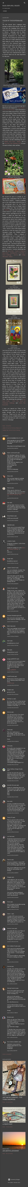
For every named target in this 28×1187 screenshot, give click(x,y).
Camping (6, 209)
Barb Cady (10, 626)
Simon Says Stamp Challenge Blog (16, 493)
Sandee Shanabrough (13, 615)
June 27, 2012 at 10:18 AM (12, 636)
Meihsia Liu (10, 699)
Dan (8, 502)
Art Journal (8, 428)
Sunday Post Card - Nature (13, 141)
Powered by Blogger (15, 1179)
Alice (8, 801)
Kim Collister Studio (12, 946)
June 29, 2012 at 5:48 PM (12, 855)
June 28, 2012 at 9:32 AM (12, 725)
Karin (8, 640)
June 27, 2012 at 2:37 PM (12, 654)
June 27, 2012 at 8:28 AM (12, 583)
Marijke (9, 689)
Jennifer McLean (11, 785)
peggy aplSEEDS (11, 659)
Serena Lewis (10, 928)
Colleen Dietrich (11, 567)
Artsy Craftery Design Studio (15, 769)
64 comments (9, 1102)
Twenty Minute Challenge (14, 430)
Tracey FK (9, 817)
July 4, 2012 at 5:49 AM (12, 1037)
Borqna (9, 1017)
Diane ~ (9, 913)
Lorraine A (10, 541)
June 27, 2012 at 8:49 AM (12, 611)
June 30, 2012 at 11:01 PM (12, 962)
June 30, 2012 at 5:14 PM (12, 941)
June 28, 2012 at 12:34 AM (13, 685)
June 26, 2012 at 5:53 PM (12, 448)
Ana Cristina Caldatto (12, 1042)
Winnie (9, 712)
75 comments (9, 1126)
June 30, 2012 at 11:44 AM (13, 909)
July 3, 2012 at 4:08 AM (12, 1012)
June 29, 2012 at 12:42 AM (13, 832)
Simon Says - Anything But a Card (11, 253)
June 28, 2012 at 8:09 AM (13, 707)
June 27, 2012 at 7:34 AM (12, 563)
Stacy (8, 476)
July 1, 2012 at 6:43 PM (12, 983)
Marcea (9, 488)
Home (5, 11)
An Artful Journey (10, 1151)
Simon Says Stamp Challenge (16, 548)
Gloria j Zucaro (11, 588)
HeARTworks (10, 676)
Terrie (8, 902)
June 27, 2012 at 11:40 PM (12, 672)
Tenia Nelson (10, 516)
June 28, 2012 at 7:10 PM (12, 796)
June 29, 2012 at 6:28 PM (12, 872)
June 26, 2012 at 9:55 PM (12, 520)
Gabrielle (9, 525)
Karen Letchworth (12, 452)
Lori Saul (9, 836)
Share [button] (3, 425)
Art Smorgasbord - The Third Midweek (12, 1098)
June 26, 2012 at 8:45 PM (12, 511)
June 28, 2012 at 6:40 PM (13, 780)
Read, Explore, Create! (11, 6)
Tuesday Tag (5, 430)
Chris (8, 746)
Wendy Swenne (11, 988)
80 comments (9, 1153)
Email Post (8, 425)
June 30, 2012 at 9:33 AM (12, 897)
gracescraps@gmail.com (13, 438)
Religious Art (19, 428)
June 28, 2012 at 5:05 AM (12, 694)
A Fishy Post (7, 1124)
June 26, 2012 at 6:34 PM (12, 498)
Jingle (8, 558)
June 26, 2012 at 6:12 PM (12, 483)
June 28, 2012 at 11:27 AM (12, 764)
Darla (8, 729)
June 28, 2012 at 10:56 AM (13, 741)
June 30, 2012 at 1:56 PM (12, 924)
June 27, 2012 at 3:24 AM (12, 554)
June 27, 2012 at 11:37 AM (12, 645)
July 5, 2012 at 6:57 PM (12, 1050)
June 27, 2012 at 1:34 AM (12, 536)
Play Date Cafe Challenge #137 (13, 143)
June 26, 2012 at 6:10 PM (12, 471)
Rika (8, 650)
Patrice (9, 859)
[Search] (25, 2)
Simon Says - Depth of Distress (16, 251)
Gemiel (9, 966)
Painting (13, 428)
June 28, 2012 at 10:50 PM (13, 813)
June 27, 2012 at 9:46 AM (12, 621)
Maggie (9, 877)
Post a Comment (6, 1054)
